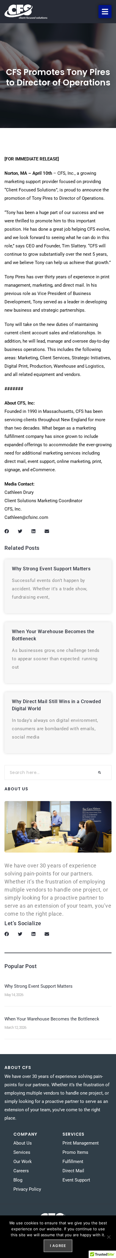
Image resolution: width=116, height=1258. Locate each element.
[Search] (99, 772)
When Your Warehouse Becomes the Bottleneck (51, 1019)
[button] (105, 11)
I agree (58, 1245)
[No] (109, 1237)
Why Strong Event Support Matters (51, 569)
